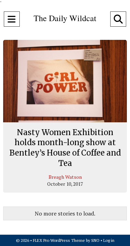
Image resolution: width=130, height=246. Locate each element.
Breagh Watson (65, 177)
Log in (108, 240)
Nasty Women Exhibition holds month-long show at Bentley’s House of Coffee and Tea (65, 148)
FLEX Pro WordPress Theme (59, 240)
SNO (95, 240)
